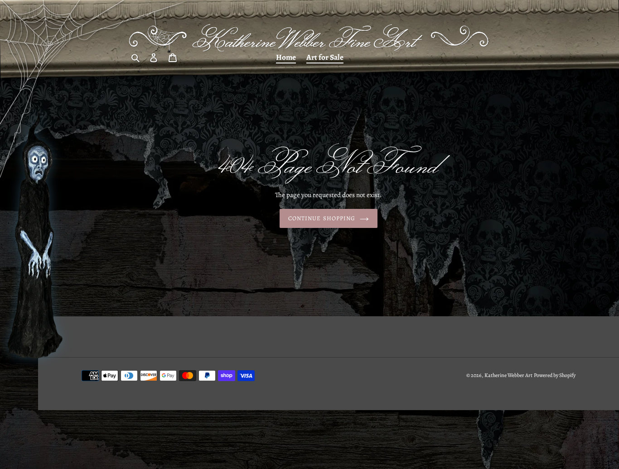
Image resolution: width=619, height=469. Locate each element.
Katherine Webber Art (508, 375)
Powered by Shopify (554, 375)
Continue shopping (321, 218)
